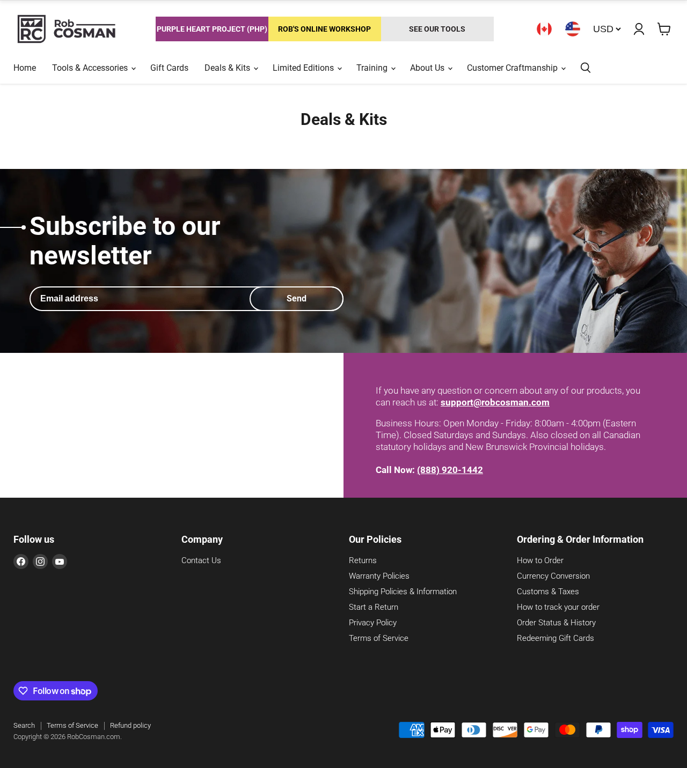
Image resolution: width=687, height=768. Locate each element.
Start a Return (373, 607)
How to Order (540, 560)
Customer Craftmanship (513, 68)
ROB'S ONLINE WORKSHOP (324, 29)
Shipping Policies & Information (403, 591)
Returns (363, 560)
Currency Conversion (553, 576)
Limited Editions (304, 68)
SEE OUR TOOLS (437, 29)
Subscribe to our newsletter (125, 240)
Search (24, 725)
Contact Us (201, 560)
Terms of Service (378, 638)
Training (373, 68)
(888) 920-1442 (450, 469)
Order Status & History (556, 622)
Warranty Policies (379, 576)
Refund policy (130, 725)
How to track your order (558, 607)
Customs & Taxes (548, 591)
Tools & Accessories (91, 68)
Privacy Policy (373, 622)
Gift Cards (169, 68)
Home (24, 68)
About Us (428, 68)
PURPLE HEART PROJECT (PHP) (212, 29)
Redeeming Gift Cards (555, 638)
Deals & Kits (228, 68)
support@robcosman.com (495, 402)
